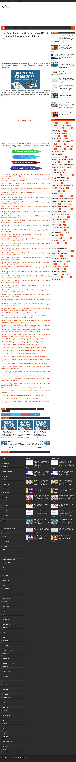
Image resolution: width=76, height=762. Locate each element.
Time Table (54, 266)
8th (53, 149)
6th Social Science (66, 141)
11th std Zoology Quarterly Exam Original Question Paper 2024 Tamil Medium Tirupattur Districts (25, 433)
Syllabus (54, 258)
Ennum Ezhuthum (56, 183)
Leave (68, 201)
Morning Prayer (66, 209)
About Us (26, 1)
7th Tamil (67, 146)
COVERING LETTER (67, 175)
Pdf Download (55, 227)
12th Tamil (54, 136)
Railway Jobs (66, 237)
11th (63, 130)
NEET (53, 211)
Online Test (64, 216)
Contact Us (6, 1)
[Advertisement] (47, 14)
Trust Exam (54, 271)
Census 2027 (60, 169)
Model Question (62, 206)
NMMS (53, 214)
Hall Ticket (67, 196)
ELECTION (54, 180)
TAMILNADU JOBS (55, 261)
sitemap (10, 1)
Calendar (54, 167)
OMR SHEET (54, 216)
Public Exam (55, 232)
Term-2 (64, 261)
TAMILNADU (63, 258)
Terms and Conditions (20, 1)
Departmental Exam (61, 177)
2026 (62, 136)
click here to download (26, 121)
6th (63, 138)
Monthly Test (55, 209)
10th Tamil (54, 130)
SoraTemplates (9, 760)
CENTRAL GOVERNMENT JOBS (58, 172)
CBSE (68, 167)
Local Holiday (65, 203)
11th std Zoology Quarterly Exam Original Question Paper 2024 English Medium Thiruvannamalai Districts (41, 433)
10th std (68, 128)
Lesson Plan (26, 28)
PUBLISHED (65, 232)
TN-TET (62, 266)
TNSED (61, 269)
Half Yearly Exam (56, 196)
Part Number (55, 224)
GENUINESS (54, 190)
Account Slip (55, 159)
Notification (63, 214)
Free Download (61, 188)
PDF (63, 224)
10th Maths (54, 125)
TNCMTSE (54, 269)
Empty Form (63, 180)
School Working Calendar (58, 248)
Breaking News (67, 164)
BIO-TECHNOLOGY (56, 164)
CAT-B (61, 167)
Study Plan (67, 256)
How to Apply (55, 198)
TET (53, 263)
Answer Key (64, 162)
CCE (53, 169)
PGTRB (65, 227)
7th (53, 143)
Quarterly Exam (6, 410)
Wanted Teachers (7, 746)
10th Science (65, 125)
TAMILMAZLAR (13, 757)
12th (53, 133)
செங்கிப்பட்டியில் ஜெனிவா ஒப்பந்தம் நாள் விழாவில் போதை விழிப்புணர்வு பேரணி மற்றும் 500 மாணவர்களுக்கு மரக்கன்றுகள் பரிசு (62, 105)
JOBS (62, 201)
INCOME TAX (54, 201)
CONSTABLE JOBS (55, 175)
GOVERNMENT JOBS (56, 193)
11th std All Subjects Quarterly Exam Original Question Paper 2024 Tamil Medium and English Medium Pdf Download (8, 433)
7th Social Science (56, 146)
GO (61, 190)
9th (68, 149)
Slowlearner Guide (66, 250)
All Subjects (55, 162)
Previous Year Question (57, 230)
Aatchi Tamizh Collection (58, 156)
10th (53, 122)
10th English (62, 122)
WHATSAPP (5, 749)
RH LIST (62, 243)
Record (53, 240)
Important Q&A (18, 28)
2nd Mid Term (55, 138)
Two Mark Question (56, 274)
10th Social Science (56, 128)
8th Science (61, 149)
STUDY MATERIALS (56, 256)
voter (67, 274)
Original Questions (57, 222)
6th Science (55, 141)
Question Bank (55, 237)
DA (52, 177)
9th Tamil (54, 151)
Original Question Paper (58, 219)
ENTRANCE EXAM (55, 185)
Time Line (60, 263)
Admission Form (66, 159)
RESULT (60, 240)
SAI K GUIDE (54, 245)
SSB (53, 253)
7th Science (61, 143)
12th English (62, 133)
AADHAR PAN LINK (56, 154)
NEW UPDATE (61, 211)
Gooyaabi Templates (24, 760)
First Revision (66, 185)
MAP (53, 206)
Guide (11, 28)
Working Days (55, 279)
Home (2, 1)
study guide (60, 253)
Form (53, 188)
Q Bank (33, 28)
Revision (54, 243)
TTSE (62, 271)
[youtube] (74, 1)
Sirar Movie (55, 250)
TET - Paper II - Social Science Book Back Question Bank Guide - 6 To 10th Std (66, 80)
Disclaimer (14, 1)
